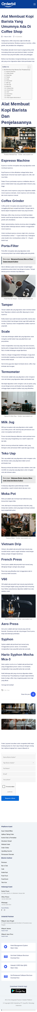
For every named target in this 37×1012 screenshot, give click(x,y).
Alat (5, 690)
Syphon (9, 95)
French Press (10, 90)
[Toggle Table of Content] (28, 67)
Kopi (8, 690)
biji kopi (10, 208)
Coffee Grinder (9, 73)
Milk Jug (8, 82)
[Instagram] (4, 910)
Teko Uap (8, 84)
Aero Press (9, 93)
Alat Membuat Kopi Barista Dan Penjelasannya (17, 69)
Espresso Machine (10, 71)
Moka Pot (8, 86)
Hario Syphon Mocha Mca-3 (13, 97)
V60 (8, 92)
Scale (7, 79)
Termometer (9, 80)
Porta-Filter (9, 75)
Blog (3, 12)
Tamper (8, 77)
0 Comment (18, 36)
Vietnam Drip (10, 88)
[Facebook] (2, 910)
